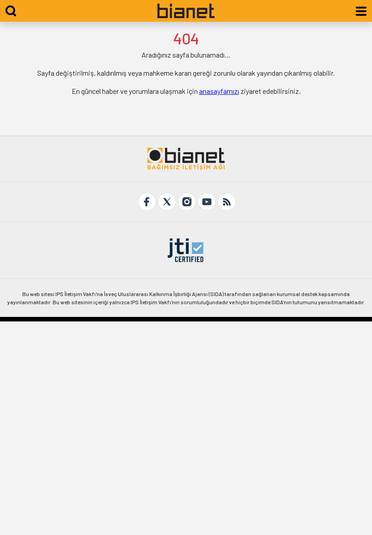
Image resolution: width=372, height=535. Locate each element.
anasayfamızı (219, 91)
